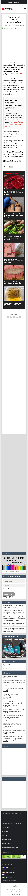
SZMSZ (6, 25)
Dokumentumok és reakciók (14, 571)
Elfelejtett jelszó (8, 597)
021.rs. (22, 74)
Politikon (4, 835)
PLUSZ (4, 2)
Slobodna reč (6, 843)
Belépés (10, 2)
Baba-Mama (5, 831)
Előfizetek (16, 2)
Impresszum (10, 889)
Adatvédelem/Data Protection (14, 891)
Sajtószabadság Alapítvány (10, 847)
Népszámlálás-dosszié (9, 665)
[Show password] (22, 585)
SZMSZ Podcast (6, 839)
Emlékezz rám (9, 589)
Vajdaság (20, 25)
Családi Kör (5, 827)
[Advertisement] (14, 45)
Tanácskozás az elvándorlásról (12, 668)
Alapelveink (17, 889)
